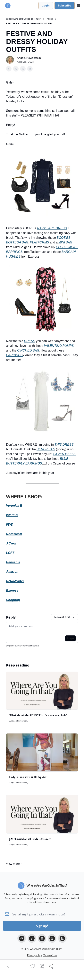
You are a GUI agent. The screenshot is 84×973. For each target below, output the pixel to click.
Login (46, 5)
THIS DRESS (64, 444)
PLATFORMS (39, 242)
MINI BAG (65, 242)
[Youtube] (21, 938)
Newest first (62, 617)
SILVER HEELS (64, 454)
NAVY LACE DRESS (52, 228)
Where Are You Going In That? (23, 18)
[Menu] (78, 5)
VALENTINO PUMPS (59, 345)
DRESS (29, 341)
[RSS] (62, 938)
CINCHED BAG (28, 350)
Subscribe (64, 5)
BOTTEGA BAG (17, 242)
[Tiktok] (32, 938)
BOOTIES (63, 237)
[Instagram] (52, 938)
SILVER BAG (46, 449)
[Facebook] (42, 938)
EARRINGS (14, 355)
